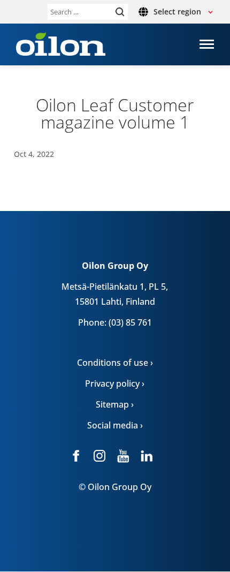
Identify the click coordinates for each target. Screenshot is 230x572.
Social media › (115, 425)
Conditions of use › (115, 362)
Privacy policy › (114, 383)
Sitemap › (115, 404)
